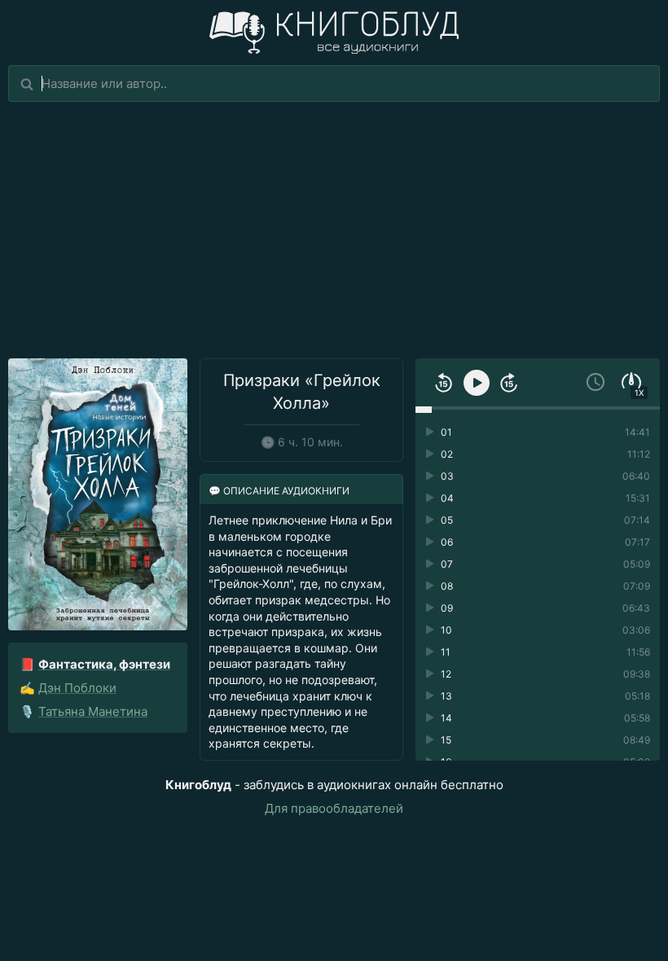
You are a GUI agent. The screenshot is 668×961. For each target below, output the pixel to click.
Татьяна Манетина (92, 711)
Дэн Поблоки (77, 688)
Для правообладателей (334, 808)
